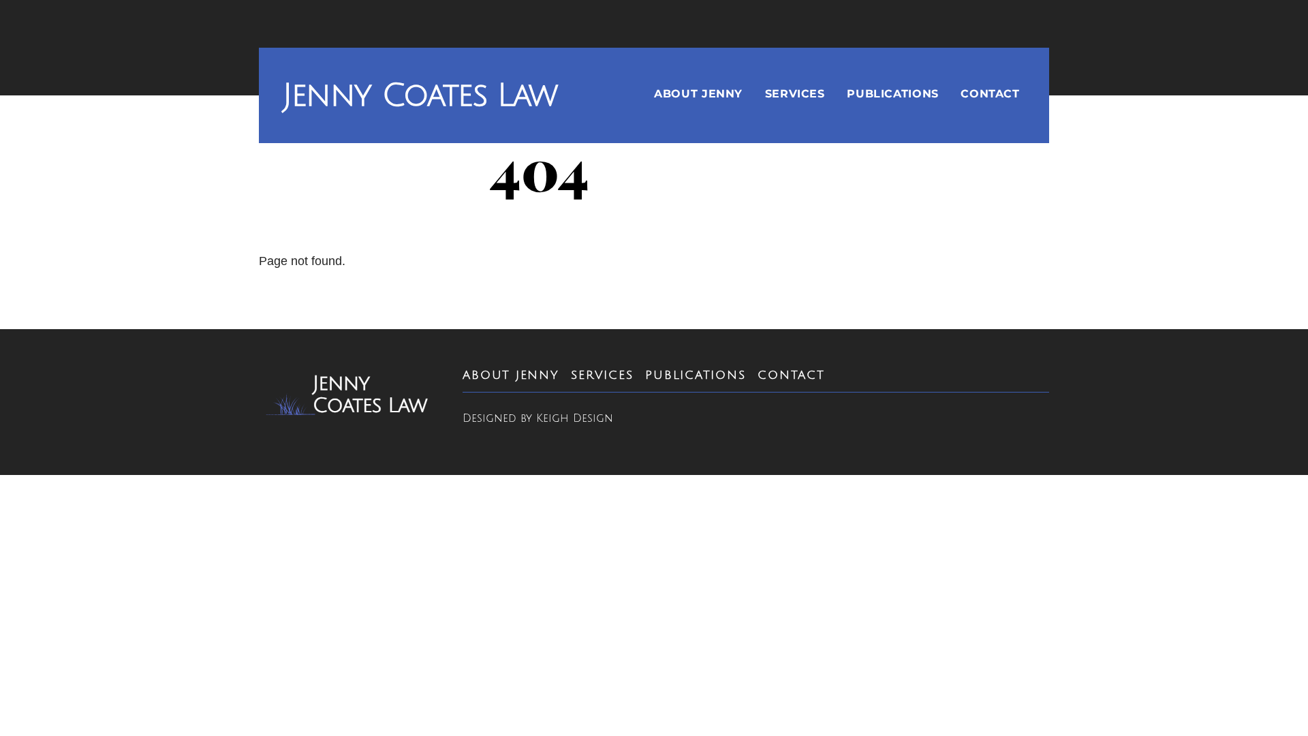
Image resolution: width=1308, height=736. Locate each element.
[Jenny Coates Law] (348, 411)
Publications (893, 93)
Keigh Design (574, 418)
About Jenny (698, 93)
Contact (990, 93)
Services (795, 93)
